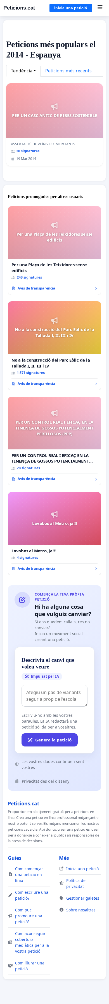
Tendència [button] (21, 71)
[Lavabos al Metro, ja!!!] (54, 533)
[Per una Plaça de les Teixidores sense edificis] (54, 250)
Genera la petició (53, 740)
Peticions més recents (68, 71)
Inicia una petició (70, 8)
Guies (15, 857)
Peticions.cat (19, 8)
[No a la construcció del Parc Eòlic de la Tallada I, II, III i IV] (54, 345)
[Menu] (100, 7)
